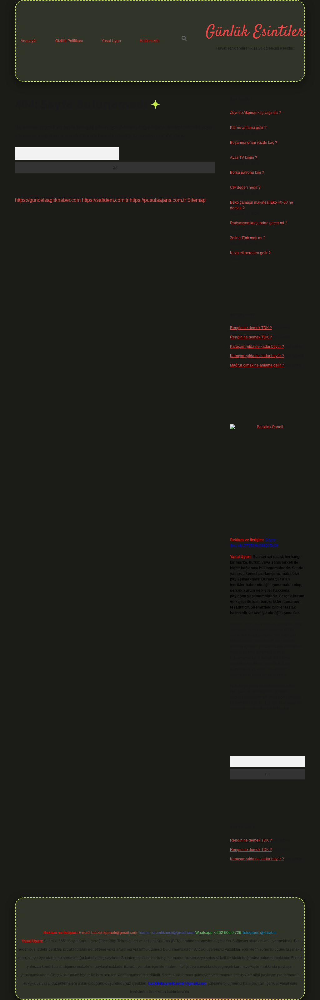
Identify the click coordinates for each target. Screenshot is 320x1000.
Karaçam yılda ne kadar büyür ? (257, 346)
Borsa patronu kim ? (247, 172)
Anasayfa (29, 41)
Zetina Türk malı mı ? (247, 238)
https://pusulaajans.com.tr (158, 200)
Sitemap (196, 200)
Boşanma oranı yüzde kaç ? (253, 142)
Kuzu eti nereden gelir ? (250, 253)
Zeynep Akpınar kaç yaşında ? (255, 112)
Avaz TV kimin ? (243, 157)
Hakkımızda (150, 41)
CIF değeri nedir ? (245, 187)
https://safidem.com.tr (105, 200)
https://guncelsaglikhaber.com (48, 200)
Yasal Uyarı (111, 41)
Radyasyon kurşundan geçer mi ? (258, 223)
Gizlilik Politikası (69, 41)
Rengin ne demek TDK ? (251, 328)
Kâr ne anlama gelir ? (248, 127)
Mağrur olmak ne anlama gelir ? (257, 365)
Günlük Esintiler (255, 32)
